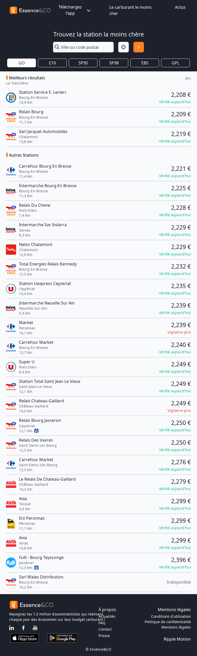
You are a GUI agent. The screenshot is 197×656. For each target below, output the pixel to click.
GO (21, 63)
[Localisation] (123, 47)
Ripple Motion (177, 639)
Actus (180, 7)
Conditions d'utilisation (171, 616)
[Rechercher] (138, 47)
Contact (105, 629)
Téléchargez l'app (70, 10)
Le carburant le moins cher (130, 10)
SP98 (114, 63)
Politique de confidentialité (168, 621)
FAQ (101, 622)
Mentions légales (176, 627)
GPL (175, 63)
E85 (144, 63)
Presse (104, 635)
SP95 (83, 63)
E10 (52, 63)
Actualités (106, 616)
